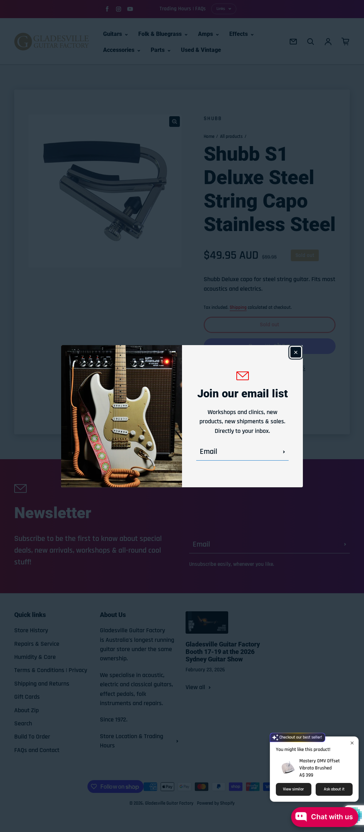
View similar (293, 789)
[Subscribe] (284, 452)
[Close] (295, 352)
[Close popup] (352, 743)
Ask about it (334, 789)
